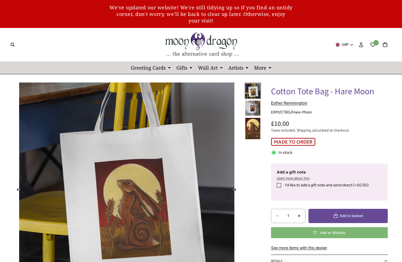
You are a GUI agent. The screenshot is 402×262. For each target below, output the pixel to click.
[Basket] (385, 45)
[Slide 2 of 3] (252, 108)
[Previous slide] (17, 190)
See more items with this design (299, 247)
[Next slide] (236, 190)
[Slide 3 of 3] (252, 128)
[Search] (13, 45)
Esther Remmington (289, 103)
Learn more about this (293, 178)
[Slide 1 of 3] (252, 90)
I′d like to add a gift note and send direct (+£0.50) (327, 185)
